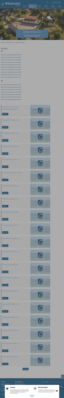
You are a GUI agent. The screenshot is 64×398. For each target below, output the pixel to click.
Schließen (32, 395)
